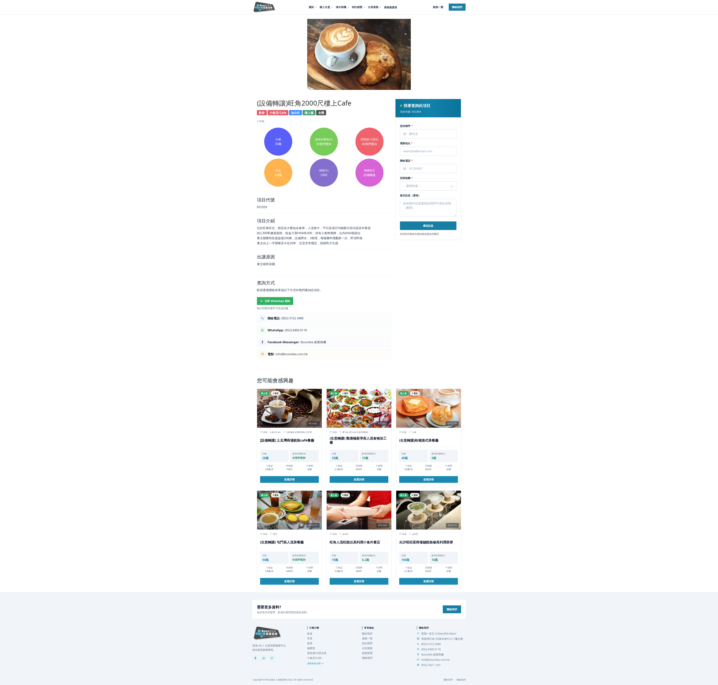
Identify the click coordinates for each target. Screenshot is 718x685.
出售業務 (373, 7)
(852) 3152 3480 (431, 644)
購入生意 (325, 7)
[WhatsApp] (264, 658)
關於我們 (367, 633)
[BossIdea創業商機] (267, 633)
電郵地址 (406, 143)
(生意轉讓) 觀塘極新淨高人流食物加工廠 (358, 440)
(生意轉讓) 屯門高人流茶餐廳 (282, 542)
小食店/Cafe (314, 658)
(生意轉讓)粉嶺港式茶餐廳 (418, 440)
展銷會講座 (390, 7)
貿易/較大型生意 (316, 653)
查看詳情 (289, 479)
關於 (311, 7)
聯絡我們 (457, 7)
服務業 (311, 648)
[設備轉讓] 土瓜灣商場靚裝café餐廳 (287, 440)
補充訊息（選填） (410, 195)
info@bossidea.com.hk (435, 659)
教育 (309, 643)
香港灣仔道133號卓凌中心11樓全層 (442, 639)
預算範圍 (406, 178)
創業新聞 (367, 653)
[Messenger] (272, 658)
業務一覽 (438, 7)
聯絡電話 (406, 160)
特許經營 (357, 7)
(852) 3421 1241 (431, 665)
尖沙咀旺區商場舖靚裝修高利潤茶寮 (426, 542)
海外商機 (341, 7)
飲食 (309, 633)
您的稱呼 (406, 126)
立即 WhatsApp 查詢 (277, 301)
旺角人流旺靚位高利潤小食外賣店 (355, 542)
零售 (309, 638)
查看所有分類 (314, 663)
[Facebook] (255, 658)
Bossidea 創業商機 (432, 654)
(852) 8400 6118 (431, 649)
